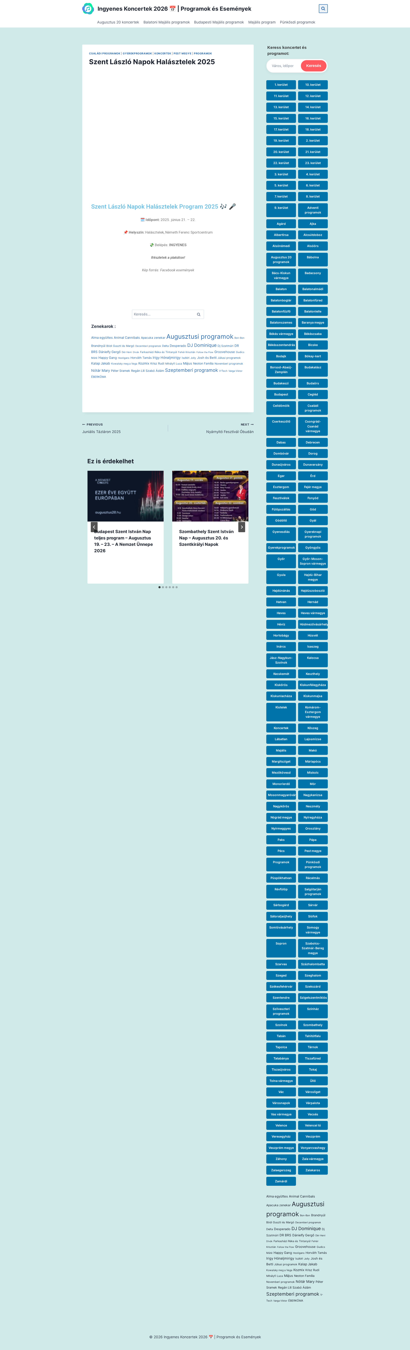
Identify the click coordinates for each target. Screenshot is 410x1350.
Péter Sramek (120, 370)
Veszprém (313, 1136)
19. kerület (281, 140)
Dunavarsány (313, 464)
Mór (313, 784)
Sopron (281, 943)
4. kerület (313, 174)
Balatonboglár (281, 300)
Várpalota (313, 1103)
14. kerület (313, 107)
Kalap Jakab (100, 363)
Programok (203, 53)
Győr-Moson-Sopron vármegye (313, 561)
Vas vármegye (281, 1114)
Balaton (281, 289)
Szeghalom (313, 975)
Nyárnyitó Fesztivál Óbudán (230, 428)
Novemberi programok (229, 363)
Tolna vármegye (281, 1081)
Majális (281, 750)
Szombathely (312, 1025)
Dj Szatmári (225, 345)
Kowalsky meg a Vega (124, 363)
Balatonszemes (281, 322)
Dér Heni (127, 352)
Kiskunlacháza (281, 696)
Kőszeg (313, 728)
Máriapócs (313, 761)
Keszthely (313, 674)
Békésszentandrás (281, 345)
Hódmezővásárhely (314, 624)
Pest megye (182, 53)
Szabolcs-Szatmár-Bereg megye (313, 948)
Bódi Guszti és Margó (120, 345)
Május (187, 363)
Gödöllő (281, 520)
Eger (281, 476)
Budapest (281, 394)
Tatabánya (281, 1058)
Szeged (281, 975)
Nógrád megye (281, 817)
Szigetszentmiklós (313, 997)
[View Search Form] (323, 8)
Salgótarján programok (313, 891)
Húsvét (313, 635)
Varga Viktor (235, 370)
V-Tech (223, 370)
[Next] (241, 527)
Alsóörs (313, 246)
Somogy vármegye (313, 930)
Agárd (281, 223)
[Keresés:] (168, 314)
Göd (313, 509)
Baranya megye (313, 322)
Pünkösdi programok (297, 22)
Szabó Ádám (155, 370)
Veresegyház (281, 1136)
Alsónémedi (281, 246)
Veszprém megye (281, 1147)
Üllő (313, 1081)
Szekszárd (313, 986)
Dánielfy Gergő (110, 352)
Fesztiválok (281, 498)
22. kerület (281, 163)
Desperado (178, 346)
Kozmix (143, 363)
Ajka (313, 223)
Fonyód (313, 498)
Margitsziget (281, 761)
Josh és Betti (207, 358)
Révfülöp (281, 889)
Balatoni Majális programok (167, 22)
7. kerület (281, 196)
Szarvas (281, 964)
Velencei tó (313, 1125)
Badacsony (313, 273)
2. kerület (313, 140)
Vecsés (313, 1114)
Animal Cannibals (127, 338)
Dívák (136, 352)
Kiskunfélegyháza (313, 685)
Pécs (281, 851)
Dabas (281, 442)
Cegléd (313, 394)
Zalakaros (313, 1170)
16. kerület (313, 118)
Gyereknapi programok (313, 534)
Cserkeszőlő (281, 421)
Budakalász (313, 367)
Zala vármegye (313, 1159)
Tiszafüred (313, 1058)
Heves (281, 613)
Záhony (281, 1159)
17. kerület (281, 129)
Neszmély (313, 806)
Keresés (313, 66)
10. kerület (313, 84)
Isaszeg (313, 646)
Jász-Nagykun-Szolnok (281, 660)
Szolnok (281, 1025)
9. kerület (281, 207)
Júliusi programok (229, 357)
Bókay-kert (313, 356)
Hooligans (123, 357)
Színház (313, 1009)
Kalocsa (313, 658)
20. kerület (281, 152)
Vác (281, 1092)
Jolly (193, 357)
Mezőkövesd (281, 772)
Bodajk (281, 356)
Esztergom (281, 487)
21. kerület (312, 152)
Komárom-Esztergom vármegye (313, 712)
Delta (165, 345)
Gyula (281, 575)
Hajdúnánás (281, 590)
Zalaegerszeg (281, 1170)
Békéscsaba (313, 334)
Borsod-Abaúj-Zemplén (281, 369)
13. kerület (281, 107)
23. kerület (313, 163)
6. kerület (313, 185)
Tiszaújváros (281, 1069)
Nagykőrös (281, 806)
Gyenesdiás (281, 531)
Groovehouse (224, 352)
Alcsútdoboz (312, 235)
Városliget (312, 1092)
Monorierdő (281, 784)
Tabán (281, 1036)
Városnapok (281, 1103)
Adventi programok (313, 210)
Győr (281, 559)
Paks (281, 839)
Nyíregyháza (313, 817)
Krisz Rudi (157, 363)
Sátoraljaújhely (281, 916)
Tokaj (313, 1069)
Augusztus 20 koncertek (118, 22)
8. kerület (313, 196)
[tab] (159, 587)
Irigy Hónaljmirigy (167, 358)
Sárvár (313, 905)
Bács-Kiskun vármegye (281, 275)
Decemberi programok (148, 345)
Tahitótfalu (313, 1036)
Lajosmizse (313, 739)
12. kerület (313, 96)
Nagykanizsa (312, 795)
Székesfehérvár (281, 986)
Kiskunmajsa (312, 696)
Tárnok (313, 1047)
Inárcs (281, 646)
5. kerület (281, 185)
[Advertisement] (168, 126)
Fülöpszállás (281, 509)
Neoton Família (203, 363)
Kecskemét (281, 674)
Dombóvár (281, 453)
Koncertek (162, 53)
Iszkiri (185, 357)
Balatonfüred (312, 300)
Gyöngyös (313, 547)
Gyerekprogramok (137, 53)
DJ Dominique (202, 345)
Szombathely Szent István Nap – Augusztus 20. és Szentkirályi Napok (206, 538)
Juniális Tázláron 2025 (101, 428)
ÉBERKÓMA (98, 376)
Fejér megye (313, 487)
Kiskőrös (281, 685)
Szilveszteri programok (281, 1011)
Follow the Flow (204, 352)
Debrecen (313, 442)
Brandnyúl (98, 345)
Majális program (262, 22)
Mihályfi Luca (173, 363)
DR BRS (285, 1235)
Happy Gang (107, 358)
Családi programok (104, 53)
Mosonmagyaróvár (282, 795)
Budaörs (313, 383)
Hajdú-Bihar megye (313, 577)
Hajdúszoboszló (313, 590)
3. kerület (281, 174)
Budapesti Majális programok (219, 22)
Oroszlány (313, 828)
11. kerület (281, 96)
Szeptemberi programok (191, 370)
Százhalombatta (313, 964)
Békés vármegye (281, 334)
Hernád (313, 602)
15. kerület (281, 118)
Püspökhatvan (281, 878)
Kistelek (281, 707)
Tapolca (281, 1047)
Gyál (313, 520)
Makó (313, 750)
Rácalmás (313, 878)
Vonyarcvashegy (313, 1147)
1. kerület (281, 84)
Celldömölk (281, 405)
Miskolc (313, 772)
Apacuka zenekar (153, 337)
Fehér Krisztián (186, 352)
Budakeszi (281, 383)
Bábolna (313, 257)
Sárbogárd (281, 905)
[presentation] (125, 496)
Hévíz (281, 624)
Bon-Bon (239, 337)
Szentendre (281, 997)
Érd (312, 476)
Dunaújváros (281, 464)
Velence (281, 1125)
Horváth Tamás (141, 357)
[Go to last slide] (94, 527)
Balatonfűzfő (281, 311)
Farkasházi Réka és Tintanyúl (158, 352)
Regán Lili (138, 370)
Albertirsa (281, 235)
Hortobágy (281, 635)
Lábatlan (281, 739)
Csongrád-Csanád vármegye (313, 426)
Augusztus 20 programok (281, 259)
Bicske (313, 345)
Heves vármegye (313, 613)
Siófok (313, 916)
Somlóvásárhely (281, 927)
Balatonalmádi (312, 289)
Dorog (313, 453)
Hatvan (281, 602)
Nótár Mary (100, 370)
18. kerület (313, 129)
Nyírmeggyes (281, 828)
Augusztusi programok (199, 336)
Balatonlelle (312, 311)
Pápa (312, 839)
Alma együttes (102, 338)
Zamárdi (281, 1181)
